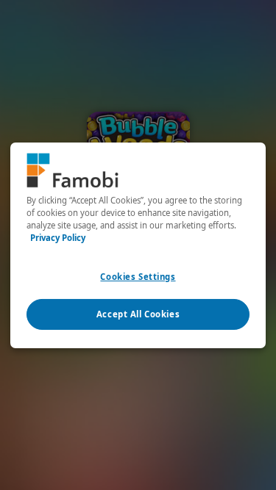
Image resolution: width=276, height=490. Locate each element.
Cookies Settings (137, 276)
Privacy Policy (57, 237)
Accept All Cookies (138, 314)
